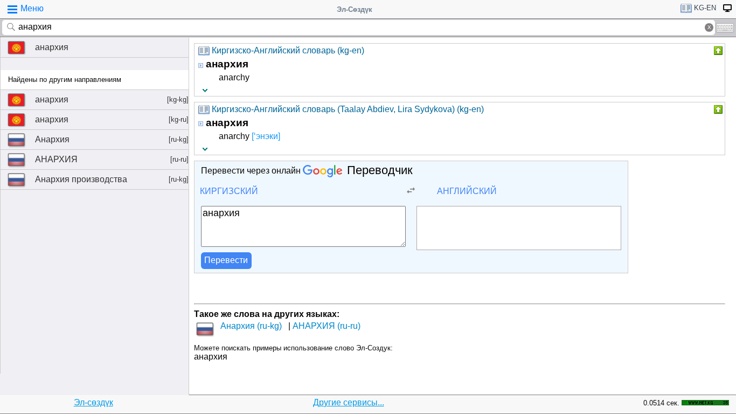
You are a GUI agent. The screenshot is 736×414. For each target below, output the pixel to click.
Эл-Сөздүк (354, 9)
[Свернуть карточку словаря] (717, 50)
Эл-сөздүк (93, 402)
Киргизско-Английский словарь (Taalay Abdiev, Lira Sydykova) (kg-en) (348, 109)
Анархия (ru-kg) (251, 325)
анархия (51, 47)
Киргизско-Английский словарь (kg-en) (288, 50)
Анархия (112, 139)
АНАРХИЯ (112, 159)
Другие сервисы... (348, 402)
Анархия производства (112, 179)
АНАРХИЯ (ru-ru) (326, 325)
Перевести (226, 260)
